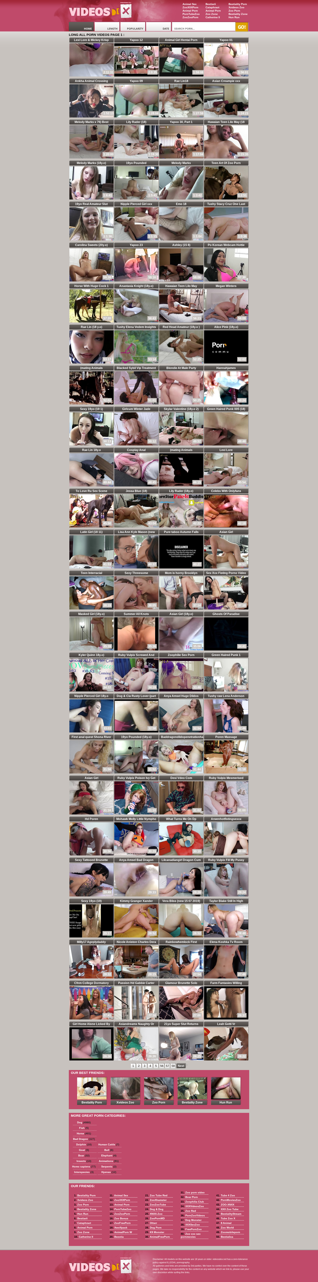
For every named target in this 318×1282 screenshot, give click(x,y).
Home (88, 28)
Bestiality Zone (238, 14)
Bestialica (224, 1236)
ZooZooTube (155, 1204)
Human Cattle (108, 1144)
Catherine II (213, 17)
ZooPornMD (155, 1218)
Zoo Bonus (119, 1218)
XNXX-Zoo (153, 1213)
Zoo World (225, 1227)
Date (166, 28)
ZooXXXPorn (190, 7)
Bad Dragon (84, 1138)
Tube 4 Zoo (225, 1195)
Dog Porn (153, 1227)
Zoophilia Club (192, 1201)
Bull (108, 1150)
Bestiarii (211, 4)
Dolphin (84, 1144)
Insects (84, 1161)
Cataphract (212, 7)
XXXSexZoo (190, 1224)
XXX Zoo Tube (227, 1209)
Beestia (117, 1236)
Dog (84, 1122)
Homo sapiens (84, 1166)
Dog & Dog (154, 1209)
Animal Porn (213, 10)
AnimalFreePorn (157, 1236)
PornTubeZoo (191, 14)
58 (173, 1065)
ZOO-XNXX (225, 1204)
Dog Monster (191, 1220)
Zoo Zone (212, 14)
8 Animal (224, 1223)
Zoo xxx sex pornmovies (191, 1235)
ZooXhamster (156, 1200)
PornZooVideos (193, 1215)
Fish (84, 1127)
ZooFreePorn (120, 1223)
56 (161, 1065)
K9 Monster (154, 1232)
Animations (109, 1161)
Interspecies (84, 1172)
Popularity (135, 28)
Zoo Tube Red (156, 1195)
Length (112, 28)
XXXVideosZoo (192, 1206)
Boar (84, 1155)
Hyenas (108, 1172)
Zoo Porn (234, 10)
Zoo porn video (193, 1192)
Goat (84, 1150)
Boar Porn (189, 1197)
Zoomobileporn (228, 1232)
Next (181, 1065)
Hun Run (234, 17)
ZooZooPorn (190, 17)
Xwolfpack (118, 1227)
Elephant (108, 1155)
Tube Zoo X (225, 1218)
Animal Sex (190, 4)
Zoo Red (188, 1210)
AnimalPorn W (121, 1232)
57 (167, 1065)
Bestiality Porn (238, 4)
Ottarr (151, 1223)
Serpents (108, 1166)
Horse (84, 1133)
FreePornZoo (191, 1229)
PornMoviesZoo (228, 1200)
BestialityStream (228, 1213)
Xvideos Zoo (236, 7)
